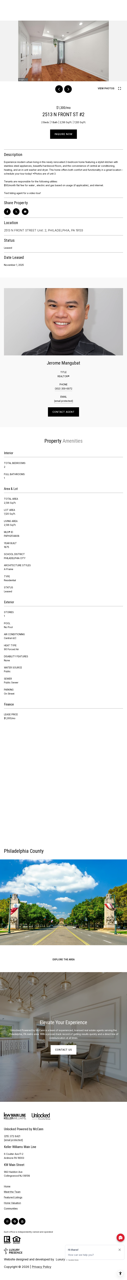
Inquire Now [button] (63, 134)
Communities (11, 1208)
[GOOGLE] (14, 1221)
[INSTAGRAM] (7, 1221)
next (68, 89)
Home (7, 1186)
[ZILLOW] (22, 1221)
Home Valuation (12, 1203)
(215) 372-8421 (12, 1136)
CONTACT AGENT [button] (63, 411)
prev (59, 89)
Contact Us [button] (63, 1049)
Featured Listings (13, 1197)
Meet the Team (12, 1191)
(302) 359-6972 (63, 388)
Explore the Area (64, 959)
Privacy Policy (41, 1267)
